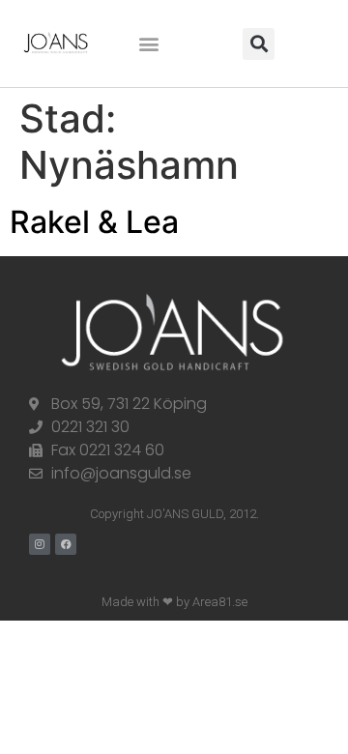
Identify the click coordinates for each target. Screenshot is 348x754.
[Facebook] (65, 544)
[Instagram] (39, 544)
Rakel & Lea (94, 222)
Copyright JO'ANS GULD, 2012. (174, 514)
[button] (148, 44)
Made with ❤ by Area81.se (174, 601)
